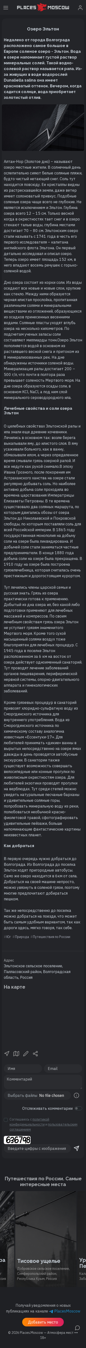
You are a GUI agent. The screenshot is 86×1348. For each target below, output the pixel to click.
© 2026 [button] (43, 1332)
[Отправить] (76, 1148)
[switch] (78, 1108)
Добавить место (43, 1322)
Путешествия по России (51, 937)
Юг (8, 937)
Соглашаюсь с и (43, 1124)
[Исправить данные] (26, 1053)
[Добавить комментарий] (77, 1327)
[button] (7, 1053)
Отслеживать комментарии (47, 1108)
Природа (22, 937)
